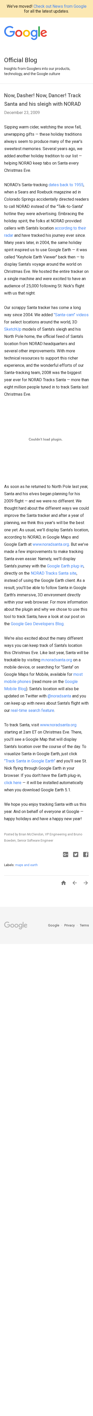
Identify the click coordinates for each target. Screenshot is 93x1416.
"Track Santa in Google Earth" (29, 761)
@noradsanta (59, 696)
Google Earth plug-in (65, 566)
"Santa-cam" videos (71, 314)
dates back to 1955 (66, 184)
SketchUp (12, 329)
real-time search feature (32, 710)
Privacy (69, 925)
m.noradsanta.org (56, 659)
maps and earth (26, 865)
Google (54, 925)
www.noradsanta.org (51, 544)
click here (12, 782)
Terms (84, 925)
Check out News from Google (60, 6)
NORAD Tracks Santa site (53, 573)
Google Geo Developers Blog (37, 623)
